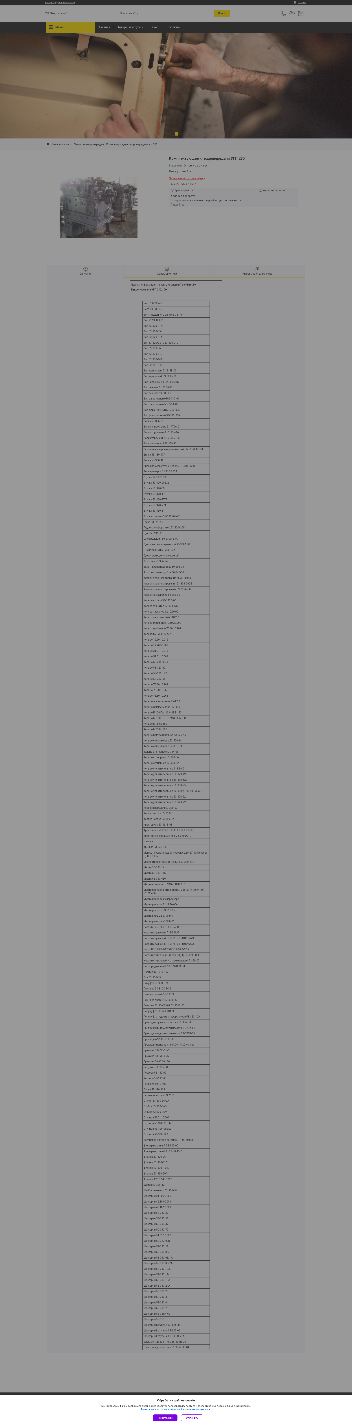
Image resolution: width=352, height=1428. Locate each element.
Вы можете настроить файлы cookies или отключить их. (174, 1409)
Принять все (165, 1417)
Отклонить (192, 1417)
